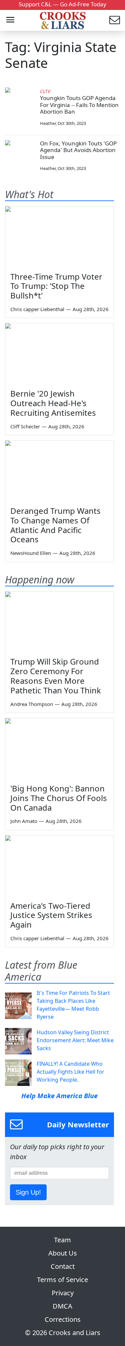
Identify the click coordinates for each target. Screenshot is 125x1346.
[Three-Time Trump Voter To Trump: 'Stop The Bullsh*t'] (59, 236)
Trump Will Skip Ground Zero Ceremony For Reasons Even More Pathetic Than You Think (55, 675)
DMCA (62, 1306)
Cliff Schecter (25, 426)
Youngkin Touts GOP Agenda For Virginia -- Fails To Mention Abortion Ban (79, 104)
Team (62, 1239)
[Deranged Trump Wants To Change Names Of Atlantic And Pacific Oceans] (59, 471)
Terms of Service (62, 1279)
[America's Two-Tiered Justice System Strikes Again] (59, 865)
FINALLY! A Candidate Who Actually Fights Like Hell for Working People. (70, 1071)
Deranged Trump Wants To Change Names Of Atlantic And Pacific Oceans (55, 525)
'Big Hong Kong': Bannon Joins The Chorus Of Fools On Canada (58, 798)
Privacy (63, 1292)
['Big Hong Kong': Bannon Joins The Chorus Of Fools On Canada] (59, 748)
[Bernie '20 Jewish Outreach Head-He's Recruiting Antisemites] (59, 353)
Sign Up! (28, 1192)
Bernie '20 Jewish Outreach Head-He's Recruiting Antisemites (53, 403)
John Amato (23, 821)
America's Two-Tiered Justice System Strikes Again (51, 915)
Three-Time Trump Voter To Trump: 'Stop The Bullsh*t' (56, 286)
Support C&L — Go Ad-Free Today (62, 4)
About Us (62, 1253)
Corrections (63, 1319)
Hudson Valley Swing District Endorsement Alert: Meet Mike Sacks (75, 1040)
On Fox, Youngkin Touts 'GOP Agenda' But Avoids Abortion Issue (78, 150)
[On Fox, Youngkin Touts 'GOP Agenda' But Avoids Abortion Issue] (20, 155)
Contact (63, 1266)
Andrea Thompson (31, 704)
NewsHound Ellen (30, 553)
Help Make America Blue (59, 1095)
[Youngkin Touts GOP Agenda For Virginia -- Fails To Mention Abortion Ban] (20, 102)
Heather (48, 123)
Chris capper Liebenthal (37, 309)
